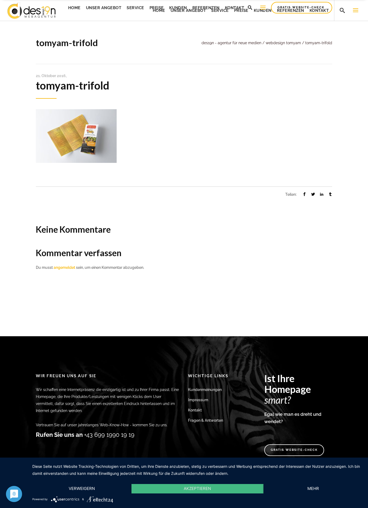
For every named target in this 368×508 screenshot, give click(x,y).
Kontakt (195, 410)
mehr (313, 488)
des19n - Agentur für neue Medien (231, 43)
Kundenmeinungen (205, 389)
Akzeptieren (197, 488)
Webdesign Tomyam (283, 43)
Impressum (198, 400)
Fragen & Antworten (205, 420)
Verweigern (82, 488)
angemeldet (64, 267)
